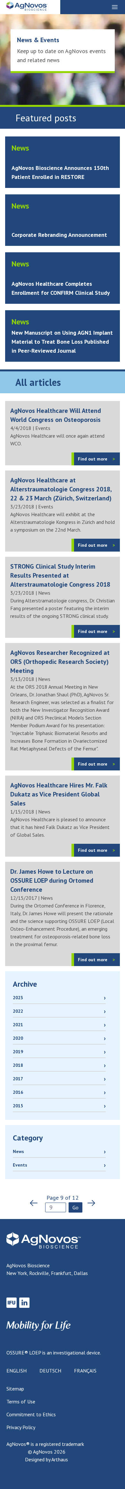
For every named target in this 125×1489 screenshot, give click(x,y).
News (18, 1151)
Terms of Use (20, 1401)
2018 (18, 1065)
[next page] (89, 1203)
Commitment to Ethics (31, 1414)
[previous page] (36, 1203)
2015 (18, 1106)
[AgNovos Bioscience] (26, 7)
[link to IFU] (11, 1303)
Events (20, 1165)
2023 (18, 997)
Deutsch (50, 1370)
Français (85, 1370)
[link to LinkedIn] (24, 1303)
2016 (18, 1092)
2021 (18, 1025)
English (16, 1370)
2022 (18, 1011)
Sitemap (15, 1388)
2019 (18, 1052)
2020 (18, 1038)
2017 (18, 1079)
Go (75, 1207)
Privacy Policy (20, 1427)
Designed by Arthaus (46, 1459)
